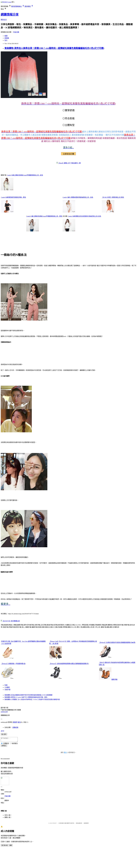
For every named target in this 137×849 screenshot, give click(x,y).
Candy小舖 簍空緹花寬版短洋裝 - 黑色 (13, 197)
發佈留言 (3, 745)
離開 (11, 845)
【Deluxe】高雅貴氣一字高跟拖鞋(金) (13, 663)
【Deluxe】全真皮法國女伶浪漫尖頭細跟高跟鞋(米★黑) (117, 642)
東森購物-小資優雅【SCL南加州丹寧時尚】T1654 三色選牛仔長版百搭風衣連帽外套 (32, 699)
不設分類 (16, 32)
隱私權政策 (79, 823)
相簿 (5, 36)
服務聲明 (86, 823)
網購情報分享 (10, 14)
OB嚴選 (7, 687)
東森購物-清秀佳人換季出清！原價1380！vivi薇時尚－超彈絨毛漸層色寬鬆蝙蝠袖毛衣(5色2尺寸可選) (54, 48)
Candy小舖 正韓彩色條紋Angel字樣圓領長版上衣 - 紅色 (25, 175)
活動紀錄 (15, 727)
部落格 (6, 38)
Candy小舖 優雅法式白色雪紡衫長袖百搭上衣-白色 (84, 216)
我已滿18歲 (4, 845)
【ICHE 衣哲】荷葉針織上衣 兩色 (113, 197)
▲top (2, 730)
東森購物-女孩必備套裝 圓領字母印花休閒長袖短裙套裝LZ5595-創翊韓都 (28, 695)
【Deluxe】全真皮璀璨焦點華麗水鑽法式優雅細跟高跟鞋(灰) (69, 663)
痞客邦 (15, 722)
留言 (19, 722)
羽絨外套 (7, 689)
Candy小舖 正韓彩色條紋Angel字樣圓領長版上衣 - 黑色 (44, 216)
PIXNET (54, 823)
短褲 (5, 685)
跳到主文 (4, 19)
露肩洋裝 (114, 679)
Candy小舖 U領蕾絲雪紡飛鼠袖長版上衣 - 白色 (78, 197)
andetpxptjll (4, 711)
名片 (5, 40)
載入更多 (3, 734)
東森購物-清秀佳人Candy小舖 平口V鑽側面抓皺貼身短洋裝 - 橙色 (25, 697)
